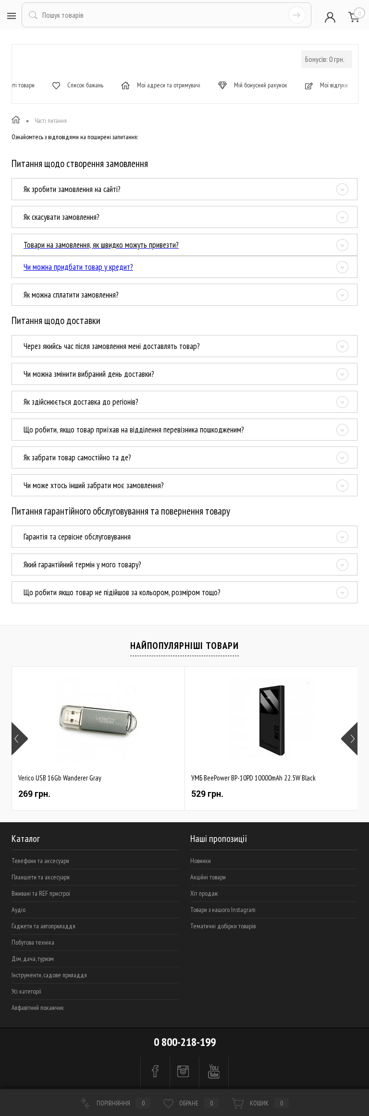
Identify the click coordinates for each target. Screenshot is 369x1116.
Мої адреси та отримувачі (167, 85)
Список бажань (84, 85)
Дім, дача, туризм (33, 958)
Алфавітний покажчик (38, 1007)
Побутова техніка (33, 942)
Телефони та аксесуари (40, 860)
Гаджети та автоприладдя (43, 926)
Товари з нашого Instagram (223, 909)
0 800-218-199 (185, 1041)
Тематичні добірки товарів (223, 926)
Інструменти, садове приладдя (49, 975)
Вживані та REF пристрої (41, 893)
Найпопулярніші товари (184, 645)
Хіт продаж (204, 893)
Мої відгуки (333, 85)
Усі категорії (26, 991)
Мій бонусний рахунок (260, 85)
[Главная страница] (16, 121)
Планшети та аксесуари (41, 877)
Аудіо (18, 909)
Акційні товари (208, 877)
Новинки (200, 860)
